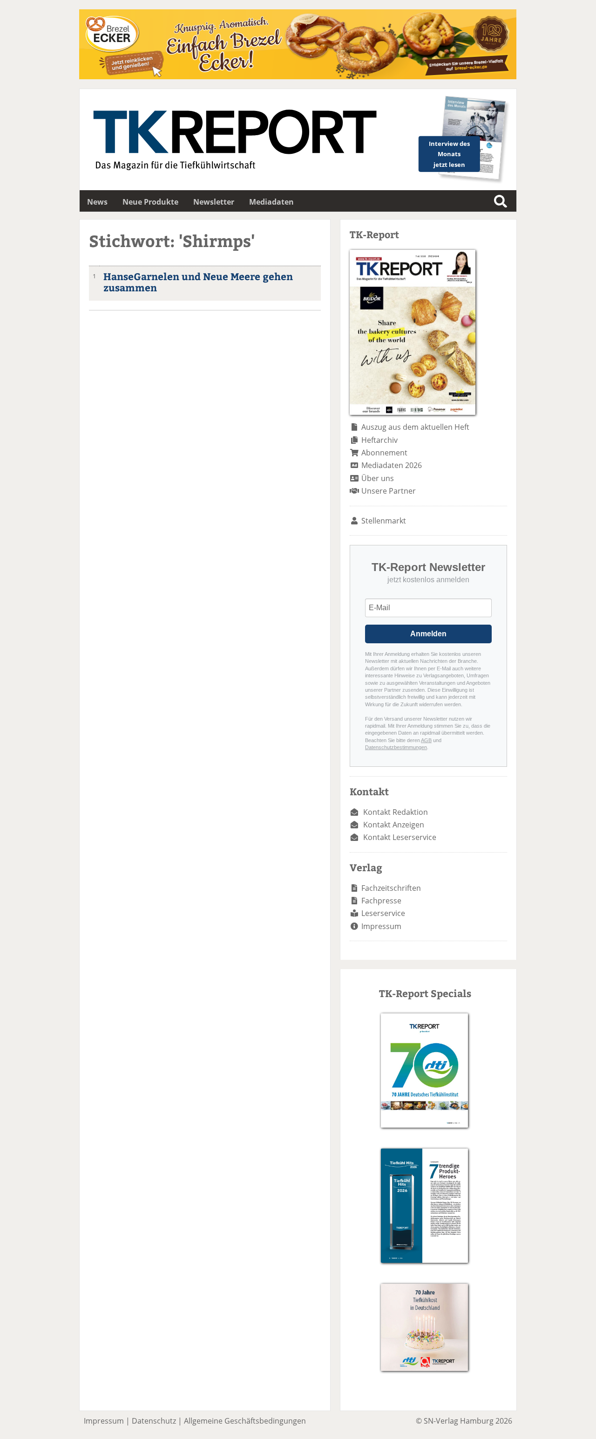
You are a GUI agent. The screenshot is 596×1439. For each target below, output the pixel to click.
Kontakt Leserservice (399, 837)
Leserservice (383, 913)
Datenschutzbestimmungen (396, 747)
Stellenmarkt (383, 521)
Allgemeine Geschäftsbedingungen (245, 1421)
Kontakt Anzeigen (393, 824)
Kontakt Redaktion (395, 812)
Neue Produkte (150, 202)
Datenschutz (154, 1421)
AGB (426, 740)
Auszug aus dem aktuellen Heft (415, 427)
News (97, 202)
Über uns (377, 478)
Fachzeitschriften (391, 888)
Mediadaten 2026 (391, 465)
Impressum (381, 926)
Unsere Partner (388, 491)
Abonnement (384, 453)
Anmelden (428, 634)
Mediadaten (271, 202)
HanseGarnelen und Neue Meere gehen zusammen (198, 282)
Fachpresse (381, 900)
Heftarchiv (379, 440)
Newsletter (213, 202)
